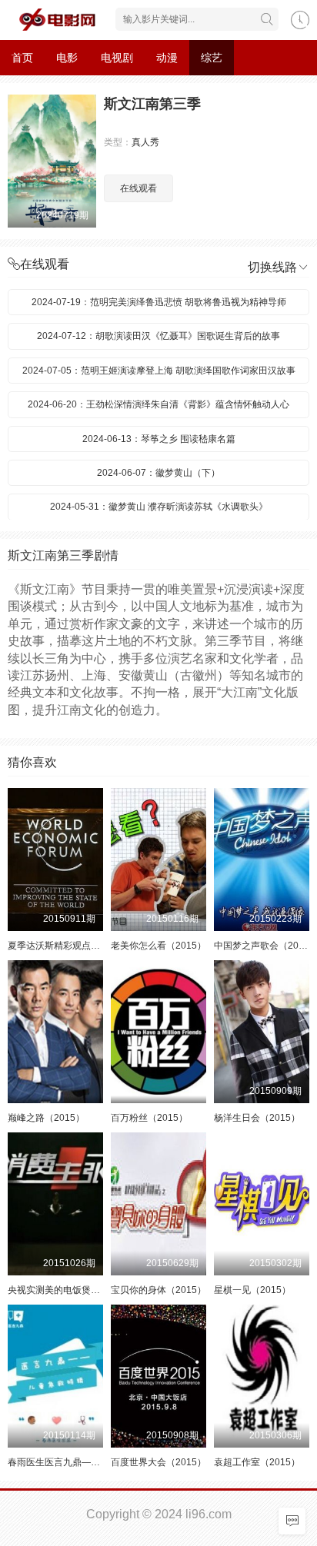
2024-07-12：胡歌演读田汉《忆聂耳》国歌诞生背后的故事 (158, 336)
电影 (67, 58)
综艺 (211, 58)
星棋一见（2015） (252, 1290)
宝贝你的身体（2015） (158, 1290)
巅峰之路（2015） (46, 1117)
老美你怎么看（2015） (158, 945)
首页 (22, 58)
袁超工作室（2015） (257, 1462)
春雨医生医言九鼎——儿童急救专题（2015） (101, 1462)
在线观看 (138, 188)
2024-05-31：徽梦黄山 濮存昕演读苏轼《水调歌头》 (159, 506)
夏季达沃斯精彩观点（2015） (69, 945)
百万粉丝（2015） (149, 1117)
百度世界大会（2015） (158, 1462)
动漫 (167, 58)
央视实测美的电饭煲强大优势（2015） (88, 1290)
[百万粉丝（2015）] (158, 1031)
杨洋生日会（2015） (257, 1117)
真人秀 (145, 142)
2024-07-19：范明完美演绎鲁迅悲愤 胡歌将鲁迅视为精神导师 (159, 302)
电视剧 (117, 58)
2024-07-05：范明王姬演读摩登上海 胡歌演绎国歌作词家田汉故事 (158, 370)
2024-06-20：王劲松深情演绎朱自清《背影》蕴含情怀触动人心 (158, 404)
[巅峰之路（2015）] (55, 1031)
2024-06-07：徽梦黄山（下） (158, 472)
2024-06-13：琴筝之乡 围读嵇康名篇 (158, 439)
